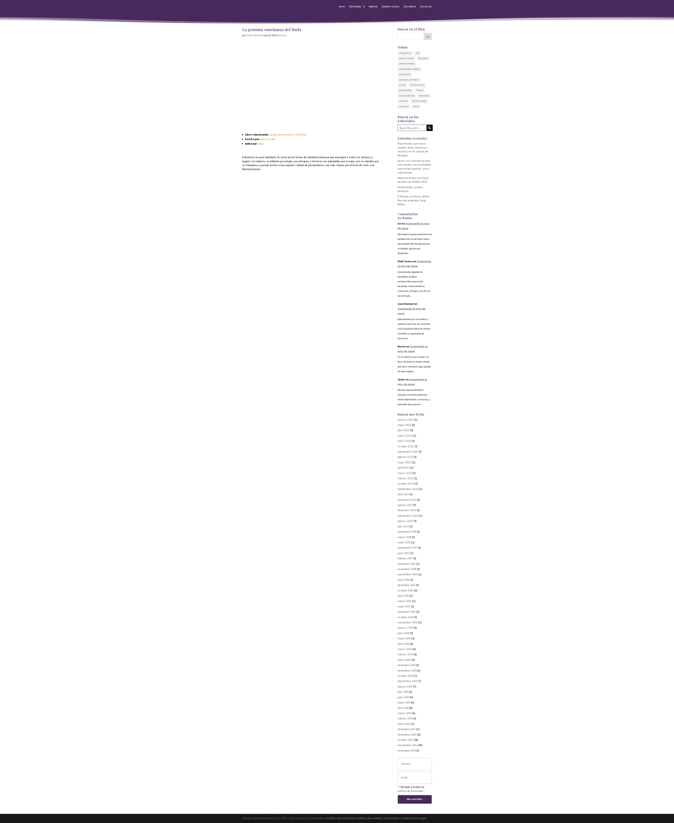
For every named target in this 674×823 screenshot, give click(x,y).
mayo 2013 (404, 702)
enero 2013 (404, 724)
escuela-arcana (417, 85)
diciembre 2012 (406, 729)
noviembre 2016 (407, 569)
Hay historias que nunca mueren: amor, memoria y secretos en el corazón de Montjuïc (413, 149)
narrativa (403, 101)
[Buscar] (428, 36)
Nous (261, 144)
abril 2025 (403, 468)
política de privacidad (410, 791)
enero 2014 (404, 660)
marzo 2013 (404, 713)
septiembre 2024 (408, 489)
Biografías (423, 58)
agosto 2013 (405, 686)
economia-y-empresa (409, 80)
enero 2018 (404, 542)
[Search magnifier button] (429, 128)
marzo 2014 (405, 649)
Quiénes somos (390, 6)
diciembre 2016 (406, 564)
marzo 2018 (404, 537)
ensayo (402, 85)
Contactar (426, 6)
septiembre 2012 (407, 745)
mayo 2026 (404, 425)
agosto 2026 (405, 420)
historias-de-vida (407, 96)
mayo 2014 (404, 638)
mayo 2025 (404, 462)
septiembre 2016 (407, 574)
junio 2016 (403, 580)
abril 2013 (403, 708)
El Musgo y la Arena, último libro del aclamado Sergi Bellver (414, 200)
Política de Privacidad (341, 818)
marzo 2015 (404, 601)
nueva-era (403, 106)
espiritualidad (405, 90)
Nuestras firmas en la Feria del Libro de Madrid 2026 (413, 180)
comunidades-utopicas (409, 69)
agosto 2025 (405, 457)
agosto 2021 (405, 505)
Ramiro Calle (268, 139)
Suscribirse (409, 6)
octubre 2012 (405, 740)
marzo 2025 (405, 473)
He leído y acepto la (411, 789)
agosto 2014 (405, 628)
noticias (282, 36)
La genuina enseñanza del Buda (288, 135)
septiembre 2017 (407, 548)
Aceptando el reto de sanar (414, 264)
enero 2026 (404, 441)
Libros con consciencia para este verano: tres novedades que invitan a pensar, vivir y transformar (414, 167)
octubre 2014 (406, 617)
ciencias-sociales (407, 63)
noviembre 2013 (407, 671)
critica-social (405, 74)
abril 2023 (403, 494)
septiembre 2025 (408, 452)
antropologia (405, 53)
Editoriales (355, 6)
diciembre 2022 (407, 500)
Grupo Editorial (254, 36)
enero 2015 (404, 606)
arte (417, 53)
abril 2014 (403, 644)
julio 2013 (403, 692)
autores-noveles (406, 58)
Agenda (373, 6)
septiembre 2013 (407, 681)
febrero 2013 (405, 718)
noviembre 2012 (407, 735)
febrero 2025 (406, 478)
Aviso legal (419, 818)
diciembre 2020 (407, 510)
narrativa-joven (419, 101)
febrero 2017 (405, 558)
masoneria (424, 96)
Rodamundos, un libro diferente (410, 189)
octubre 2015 (405, 590)
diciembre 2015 (406, 585)
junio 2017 (403, 553)
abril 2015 (403, 596)
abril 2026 (403, 430)
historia (419, 90)
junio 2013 (403, 697)
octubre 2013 (405, 676)
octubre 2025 (406, 446)
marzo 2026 (405, 436)
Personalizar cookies (397, 818)
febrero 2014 (405, 654)
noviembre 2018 (407, 532)
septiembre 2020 (408, 516)
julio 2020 (403, 526)
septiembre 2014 (408, 622)
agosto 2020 (405, 521)
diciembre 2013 (406, 665)
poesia (416, 106)
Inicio (342, 6)
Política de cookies (369, 818)
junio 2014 (403, 633)
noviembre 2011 (407, 751)
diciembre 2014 (407, 612)
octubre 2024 (406, 484)
